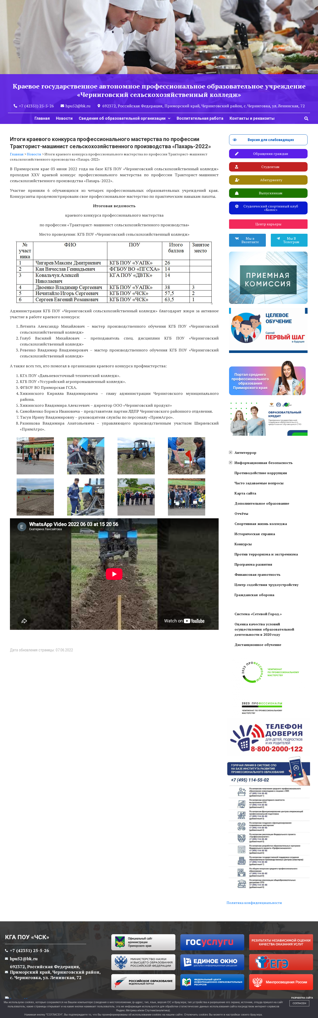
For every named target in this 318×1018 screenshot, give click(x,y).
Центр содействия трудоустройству (266, 584)
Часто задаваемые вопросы (259, 483)
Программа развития (253, 564)
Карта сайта (245, 493)
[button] (306, 118)
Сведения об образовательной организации (122, 118)
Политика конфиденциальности (254, 902)
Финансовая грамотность (257, 574)
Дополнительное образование (262, 503)
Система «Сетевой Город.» (258, 613)
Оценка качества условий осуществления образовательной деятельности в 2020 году (264, 629)
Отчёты (241, 513)
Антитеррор (245, 452)
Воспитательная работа (200, 118)
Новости (64, 118)
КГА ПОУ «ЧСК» (27, 937)
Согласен (299, 1003)
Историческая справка (255, 533)
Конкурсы (243, 544)
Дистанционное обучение (258, 644)
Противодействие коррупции (261, 472)
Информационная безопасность (264, 462)
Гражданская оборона (254, 594)
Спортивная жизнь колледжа (261, 523)
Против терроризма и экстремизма (266, 554)
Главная (42, 118)
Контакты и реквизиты (252, 118)
